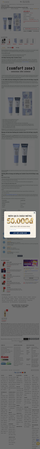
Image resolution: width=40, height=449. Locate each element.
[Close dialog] (34, 213)
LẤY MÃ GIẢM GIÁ (20, 233)
